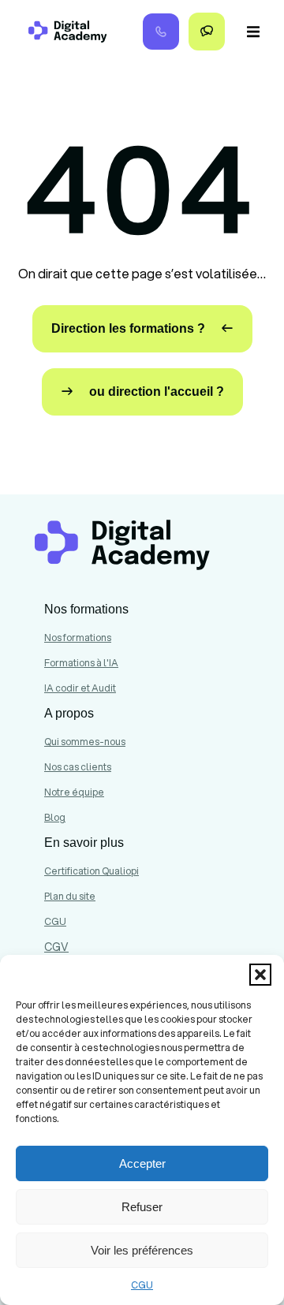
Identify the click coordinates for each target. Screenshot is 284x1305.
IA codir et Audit (80, 688)
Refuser (142, 1207)
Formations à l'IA (81, 662)
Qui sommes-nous (84, 741)
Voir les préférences (142, 1250)
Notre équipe (74, 792)
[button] (260, 974)
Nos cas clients (77, 767)
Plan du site (69, 896)
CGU (142, 1285)
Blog (54, 817)
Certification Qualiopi (91, 871)
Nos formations (77, 637)
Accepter (142, 1163)
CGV (56, 947)
